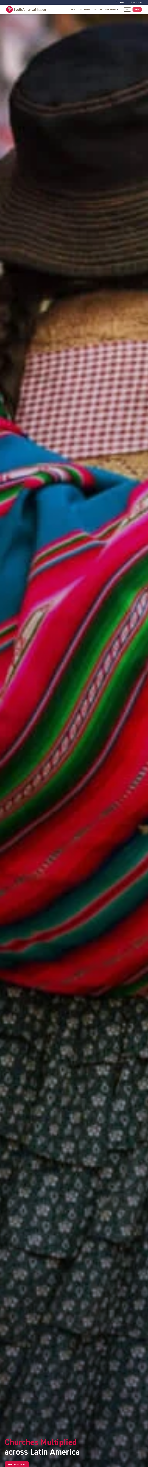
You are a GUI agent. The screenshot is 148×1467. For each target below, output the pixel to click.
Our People (85, 9)
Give (137, 9)
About (122, 2)
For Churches (110, 9)
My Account (137, 2)
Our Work (74, 9)
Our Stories (97, 9)
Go (127, 9)
